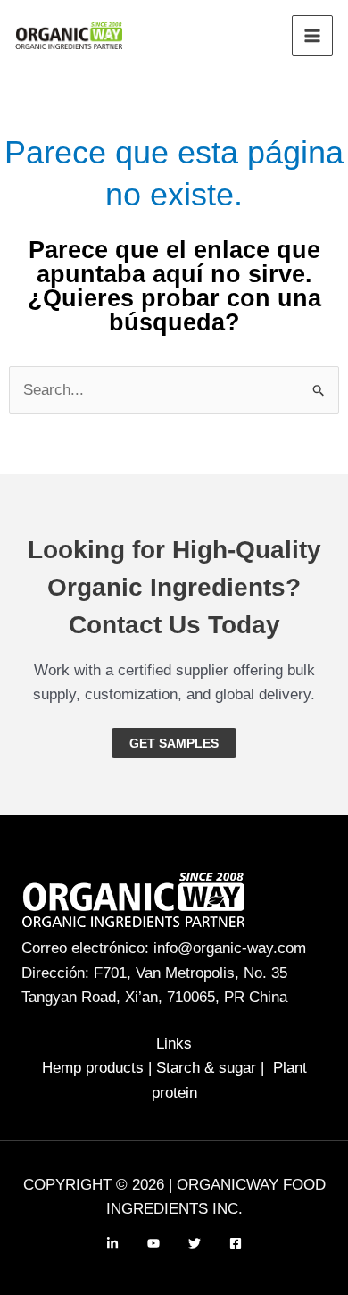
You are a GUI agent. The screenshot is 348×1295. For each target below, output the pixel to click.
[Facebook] (235, 1243)
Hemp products (93, 1067)
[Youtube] (153, 1243)
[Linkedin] (112, 1243)
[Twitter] (194, 1243)
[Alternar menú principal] (312, 35)
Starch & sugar (206, 1067)
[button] (174, 743)
